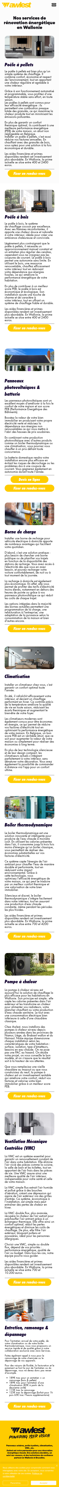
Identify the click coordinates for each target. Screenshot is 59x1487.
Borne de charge (20, 532)
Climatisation (17, 676)
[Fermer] (55, 1467)
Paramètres (15, 1483)
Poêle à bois (17, 217)
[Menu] (54, 5)
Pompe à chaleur (21, 981)
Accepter (43, 1483)
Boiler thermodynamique (28, 825)
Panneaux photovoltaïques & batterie (22, 387)
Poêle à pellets (19, 64)
